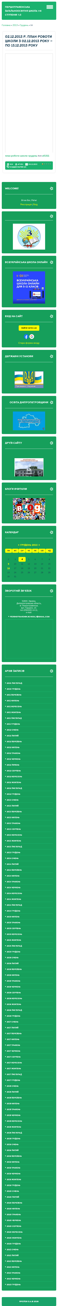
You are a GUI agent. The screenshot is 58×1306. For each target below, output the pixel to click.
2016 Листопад (14, 1010)
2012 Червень (13, 759)
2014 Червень (13, 887)
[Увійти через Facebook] (26, 336)
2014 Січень (13, 858)
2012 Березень (14, 741)
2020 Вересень (15, 1232)
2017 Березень (14, 1033)
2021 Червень (13, 1279)
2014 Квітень (13, 876)
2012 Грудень (13, 794)
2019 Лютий (13, 1150)
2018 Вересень (14, 1121)
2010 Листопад (14, 683)
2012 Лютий (13, 736)
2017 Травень (13, 1045)
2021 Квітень (13, 1267)
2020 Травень (14, 1214)
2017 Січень (12, 1022)
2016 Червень (13, 987)
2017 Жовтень (14, 1068)
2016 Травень (13, 981)
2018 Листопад (14, 1133)
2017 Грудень (13, 1080)
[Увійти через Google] (31, 336)
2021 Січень (13, 1249)
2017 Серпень (14, 1057)
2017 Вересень (14, 1063)
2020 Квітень (13, 1209)
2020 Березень (14, 1203)
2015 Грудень (13, 952)
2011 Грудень (13, 724)
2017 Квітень (13, 1039)
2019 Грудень (13, 1185)
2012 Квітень (13, 747)
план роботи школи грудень (21, 155)
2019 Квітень (13, 1162)
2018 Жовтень (14, 1127)
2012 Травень (13, 753)
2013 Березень (14, 811)
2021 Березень (14, 1261)
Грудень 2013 (29, 545)
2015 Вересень (14, 934)
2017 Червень (13, 1051)
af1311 (45, 155)
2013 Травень (13, 823)
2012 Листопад (14, 788)
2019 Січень (13, 1144)
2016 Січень (13, 957)
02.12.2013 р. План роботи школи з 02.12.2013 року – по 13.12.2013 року (29, 41)
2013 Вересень (14, 835)
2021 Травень (13, 1273)
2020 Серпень (14, 1226)
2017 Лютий (12, 1028)
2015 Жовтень (14, 940)
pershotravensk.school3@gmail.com (30, 617)
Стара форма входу (28, 343)
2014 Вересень (14, 893)
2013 (15, 25)
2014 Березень (14, 870)
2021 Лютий (13, 1255)
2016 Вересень (14, 998)
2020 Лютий (13, 1197)
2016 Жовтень (14, 1004)
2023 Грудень (14, 1284)
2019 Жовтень (14, 1179)
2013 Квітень (13, 817)
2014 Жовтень (14, 899)
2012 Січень (13, 730)
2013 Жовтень (14, 841)
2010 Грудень (13, 689)
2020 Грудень (14, 1244)
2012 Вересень (14, 776)
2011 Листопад (14, 718)
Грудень (24, 25)
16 (8, 568)
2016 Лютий (13, 963)
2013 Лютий (13, 806)
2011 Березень (14, 695)
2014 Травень (13, 882)
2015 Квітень (13, 917)
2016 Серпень (14, 993)
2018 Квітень (13, 1103)
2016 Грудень (13, 1016)
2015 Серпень (14, 928)
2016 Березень (14, 969)
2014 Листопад (14, 905)
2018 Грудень (13, 1138)
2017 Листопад (14, 1074)
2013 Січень (13, 800)
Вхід (35, 204)
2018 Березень (14, 1098)
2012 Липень (13, 765)
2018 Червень (13, 1115)
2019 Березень (14, 1156)
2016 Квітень (13, 975)
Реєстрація (26, 204)
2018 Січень (13, 1086)
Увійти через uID (29, 328)
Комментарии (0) (18, 167)
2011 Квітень (13, 701)
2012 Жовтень (14, 782)
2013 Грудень (13, 852)
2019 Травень (13, 1168)
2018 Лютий (13, 1092)
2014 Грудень (13, 911)
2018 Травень (13, 1109)
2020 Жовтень (14, 1238)
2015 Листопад (14, 946)
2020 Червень (14, 1220)
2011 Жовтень (14, 712)
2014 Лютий (13, 864)
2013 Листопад (14, 847)
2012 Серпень (14, 771)
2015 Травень (13, 922)
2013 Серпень (14, 829)
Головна (6, 25)
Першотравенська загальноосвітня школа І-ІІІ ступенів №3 (23, 11)
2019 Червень (13, 1174)
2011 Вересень (14, 706)
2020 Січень (13, 1191)
